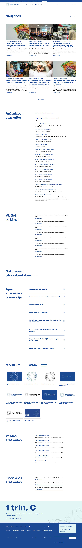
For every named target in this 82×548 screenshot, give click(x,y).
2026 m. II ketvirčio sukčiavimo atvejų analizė (44, 113)
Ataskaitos (28, 530)
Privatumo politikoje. (61, 542)
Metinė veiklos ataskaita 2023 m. (42, 445)
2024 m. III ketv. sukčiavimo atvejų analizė (44, 169)
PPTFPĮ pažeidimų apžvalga (41, 144)
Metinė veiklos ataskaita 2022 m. (42, 450)
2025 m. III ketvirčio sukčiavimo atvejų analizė (44, 149)
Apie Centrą (25, 4)
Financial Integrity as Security (41, 134)
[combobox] (73, 16)
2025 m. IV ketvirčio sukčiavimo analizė (43, 139)
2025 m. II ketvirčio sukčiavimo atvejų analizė (44, 154)
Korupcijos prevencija (36, 530)
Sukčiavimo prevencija (59, 4)
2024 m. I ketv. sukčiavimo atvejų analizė (43, 179)
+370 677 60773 (44, 365)
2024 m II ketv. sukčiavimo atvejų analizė (43, 174)
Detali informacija (38, 218)
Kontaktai (7, 537)
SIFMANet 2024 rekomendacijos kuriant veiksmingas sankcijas (48, 184)
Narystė (31, 4)
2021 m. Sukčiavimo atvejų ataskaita (43, 194)
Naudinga (67, 4)
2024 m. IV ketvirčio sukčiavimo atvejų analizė (45, 164)
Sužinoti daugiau (62, 531)
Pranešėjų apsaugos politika (47, 530)
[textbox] (73, 16)
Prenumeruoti (72, 537)
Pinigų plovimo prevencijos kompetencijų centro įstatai (47, 118)
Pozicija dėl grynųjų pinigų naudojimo (43, 123)
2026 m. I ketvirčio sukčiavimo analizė (43, 129)
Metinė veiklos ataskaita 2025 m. (42, 435)
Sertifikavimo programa (49, 4)
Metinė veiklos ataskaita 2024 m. (42, 440)
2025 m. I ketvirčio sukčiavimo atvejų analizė (44, 159)
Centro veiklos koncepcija (40, 460)
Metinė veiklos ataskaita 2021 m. (42, 455)
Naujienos (22, 530)
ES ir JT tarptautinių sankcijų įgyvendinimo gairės (45, 189)
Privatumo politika (14, 537)
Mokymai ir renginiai (38, 4)
